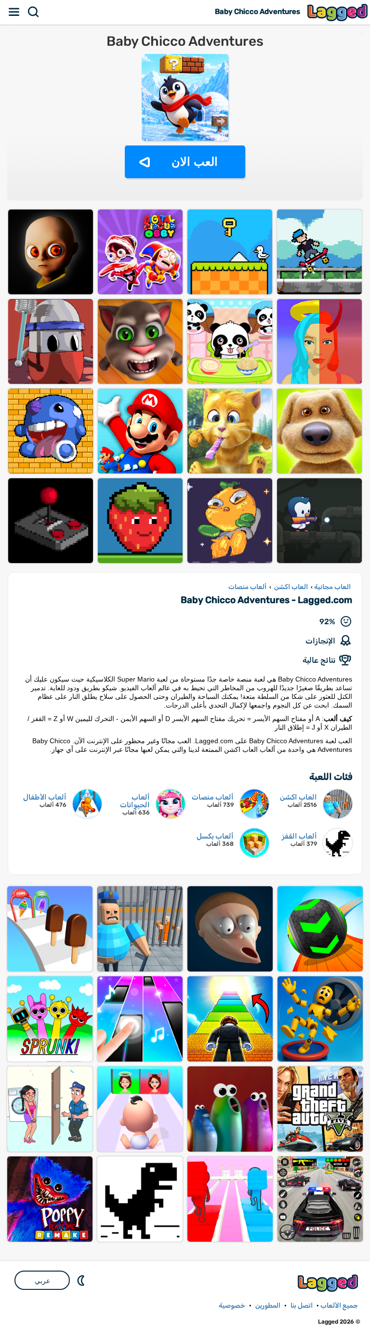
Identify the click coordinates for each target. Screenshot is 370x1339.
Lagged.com (329, 1283)
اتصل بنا (302, 1305)
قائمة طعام (14, 12)
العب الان (195, 161)
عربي (42, 1281)
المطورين (267, 1305)
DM (82, 1280)
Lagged (338, 12)
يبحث (33, 12)
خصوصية (232, 1305)
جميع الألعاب (339, 1305)
